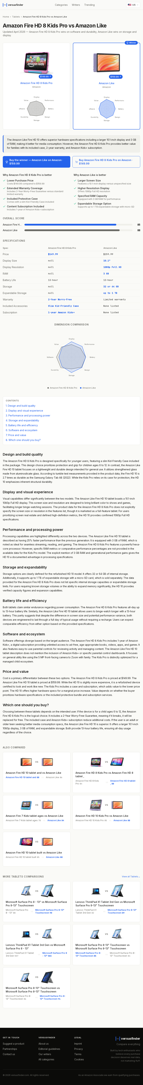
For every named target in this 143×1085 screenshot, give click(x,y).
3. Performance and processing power (28, 415)
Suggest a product (13, 1043)
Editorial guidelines (49, 1048)
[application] (36, 108)
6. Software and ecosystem (21, 430)
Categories (61, 4)
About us (44, 1043)
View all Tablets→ (131, 876)
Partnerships (10, 1048)
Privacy (78, 1048)
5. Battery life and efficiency (22, 425)
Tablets (16, 16)
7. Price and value (16, 435)
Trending (89, 4)
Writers (76, 4)
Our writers (45, 1054)
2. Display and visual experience (24, 410)
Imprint (78, 1043)
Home (6, 16)
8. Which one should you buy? (23, 439)
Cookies (79, 1059)
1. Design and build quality (20, 405)
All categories (46, 1059)
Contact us (9, 1054)
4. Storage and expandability (22, 420)
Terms (77, 1054)
